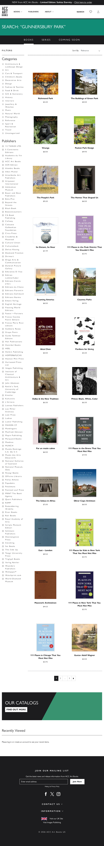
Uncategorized (12, 133)
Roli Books (10, 516)
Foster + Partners (14, 313)
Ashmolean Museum (10, 188)
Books (17, 12)
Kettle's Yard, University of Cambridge (12, 389)
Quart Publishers (13, 499)
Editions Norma (13, 297)
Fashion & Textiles (14, 87)
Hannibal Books (13, 345)
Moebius (9, 442)
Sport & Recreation (10, 125)
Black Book (10, 208)
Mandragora (11, 428)
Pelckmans (10, 487)
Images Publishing (14, 368)
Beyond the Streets (11, 203)
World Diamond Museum (13, 580)
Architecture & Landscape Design (14, 65)
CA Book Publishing (10, 216)
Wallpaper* (10, 572)
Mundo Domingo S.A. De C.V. (13, 450)
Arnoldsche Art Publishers (13, 176)
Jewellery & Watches (11, 105)
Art (7, 70)
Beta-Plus (10, 199)
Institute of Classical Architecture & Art (12, 375)
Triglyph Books (12, 559)
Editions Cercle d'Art (13, 282)
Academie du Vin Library (13, 156)
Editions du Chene (14, 287)
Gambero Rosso (13, 329)
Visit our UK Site (56, 818)
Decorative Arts (13, 80)
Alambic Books (12, 168)
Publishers (33, 12)
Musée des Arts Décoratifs (13, 456)
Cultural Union (12, 243)
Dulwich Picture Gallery (13, 267)
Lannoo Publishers (14, 405)
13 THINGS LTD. (13, 146)
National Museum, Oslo (14, 468)
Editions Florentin (14, 290)
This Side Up (11, 550)
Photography (11, 117)
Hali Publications (13, 342)
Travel (8, 130)
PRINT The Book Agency (13, 494)
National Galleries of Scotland (14, 462)
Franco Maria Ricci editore (14, 324)
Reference (10, 120)
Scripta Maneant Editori (13, 526)
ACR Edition (11, 165)
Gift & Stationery (14, 94)
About (48, 12)
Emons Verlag (12, 301)
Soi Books (10, 546)
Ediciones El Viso (13, 272)
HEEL (7, 348)
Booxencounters (13, 212)
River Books (11, 512)
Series (46, 39)
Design (8, 84)
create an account (22, 742)
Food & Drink (12, 90)
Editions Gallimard (14, 294)
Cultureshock (12, 246)
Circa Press (11, 233)
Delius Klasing (12, 249)
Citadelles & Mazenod (11, 238)
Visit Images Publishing (52, 822)
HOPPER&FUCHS (13, 355)
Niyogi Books (12, 473)
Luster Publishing (13, 422)
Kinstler (9, 395)
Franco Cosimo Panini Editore (12, 318)
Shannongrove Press (12, 538)
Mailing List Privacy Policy (52, 786)
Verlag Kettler (12, 562)
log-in (9, 742)
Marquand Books (13, 439)
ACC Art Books (13, 161)
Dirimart (9, 256)
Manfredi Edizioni (14, 432)
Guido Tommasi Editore (12, 337)
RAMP (8, 503)
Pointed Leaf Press (14, 490)
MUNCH (9, 446)
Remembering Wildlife (12, 507)
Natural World (12, 114)
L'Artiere (10, 402)
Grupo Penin (11, 332)
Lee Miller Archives (10, 410)
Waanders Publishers (10, 567)
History (9, 97)
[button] (90, 12)
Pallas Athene (12, 480)
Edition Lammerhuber (12, 276)
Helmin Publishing (14, 352)
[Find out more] (52, 706)
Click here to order (83, 2)
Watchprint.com (13, 575)
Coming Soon (69, 39)
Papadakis (10, 483)
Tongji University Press (13, 554)
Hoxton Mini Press (14, 359)
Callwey (9, 221)
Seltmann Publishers (10, 532)
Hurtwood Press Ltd (13, 363)
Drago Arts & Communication (13, 261)
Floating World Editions (12, 308)
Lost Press (10, 415)
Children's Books (13, 77)
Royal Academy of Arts (14, 520)
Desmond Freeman (14, 253)
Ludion (8, 418)
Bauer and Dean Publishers (13, 194)
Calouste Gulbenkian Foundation (10, 227)
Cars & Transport (14, 73)
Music (8, 110)
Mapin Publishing (13, 435)
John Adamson (12, 383)
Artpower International (11, 182)
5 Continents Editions (11, 150)
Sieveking (9, 543)
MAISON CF (11, 425)
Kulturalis (10, 399)
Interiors (9, 101)
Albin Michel (11, 172)
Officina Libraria (13, 476)
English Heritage (13, 304)
